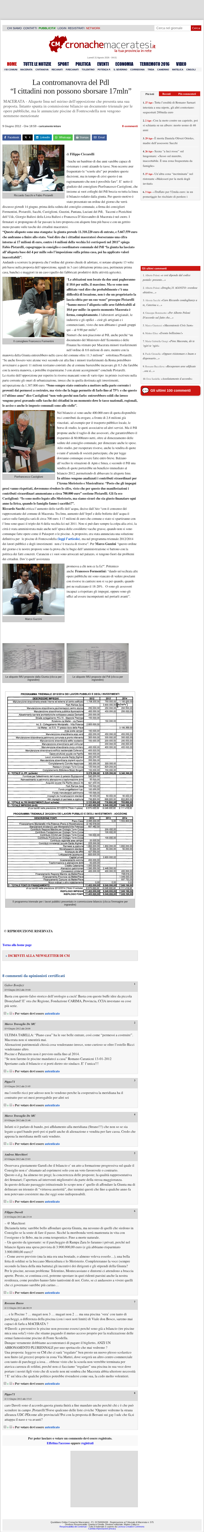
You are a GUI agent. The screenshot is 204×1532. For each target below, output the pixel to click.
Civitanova (42, 69)
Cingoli (191, 69)
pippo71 (10, 1082)
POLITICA (83, 64)
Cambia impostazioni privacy (102, 1529)
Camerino (163, 69)
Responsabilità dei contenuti (73, 1526)
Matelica (177, 69)
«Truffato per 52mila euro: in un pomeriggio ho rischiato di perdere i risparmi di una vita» (168, 196)
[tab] (150, 93)
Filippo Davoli (14, 1212)
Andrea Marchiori (16, 1154)
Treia (151, 69)
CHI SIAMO (14, 28)
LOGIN (62, 28)
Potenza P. (104, 69)
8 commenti (130, 126)
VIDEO (181, 64)
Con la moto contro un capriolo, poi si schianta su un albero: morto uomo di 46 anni (170, 125)
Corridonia (137, 69)
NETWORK (93, 28)
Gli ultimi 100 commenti (170, 390)
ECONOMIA (124, 64)
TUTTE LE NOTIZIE (37, 64)
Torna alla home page (17, 944)
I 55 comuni (10, 69)
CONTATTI (30, 28)
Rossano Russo (14, 1303)
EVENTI (103, 64)
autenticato (52, 1013)
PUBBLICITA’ (47, 28)
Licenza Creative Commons (131, 1526)
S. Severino (120, 69)
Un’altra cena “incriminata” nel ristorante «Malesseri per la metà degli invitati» (168, 178)
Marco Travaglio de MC (20, 1024)
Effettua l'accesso (58, 1443)
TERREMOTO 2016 (155, 64)
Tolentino (88, 69)
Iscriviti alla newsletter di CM (38, 955)
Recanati (57, 69)
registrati (87, 1443)
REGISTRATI (76, 28)
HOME (12, 64)
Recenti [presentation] (166, 94)
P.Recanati (72, 69)
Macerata (26, 69)
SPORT (63, 64)
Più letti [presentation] (149, 94)
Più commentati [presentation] (187, 94)
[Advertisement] (104, 1479)
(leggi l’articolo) (68, 538)
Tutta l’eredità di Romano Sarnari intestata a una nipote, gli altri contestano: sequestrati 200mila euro (169, 107)
